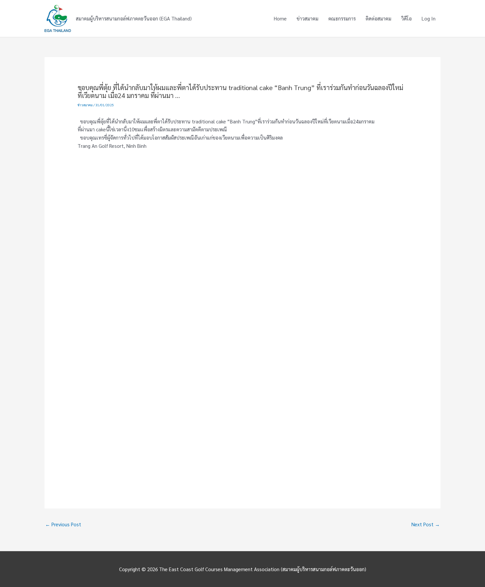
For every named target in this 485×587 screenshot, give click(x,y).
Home (280, 18)
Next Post (425, 524)
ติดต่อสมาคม (378, 18)
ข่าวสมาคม (307, 18)
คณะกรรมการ (342, 18)
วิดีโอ (406, 18)
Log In (429, 18)
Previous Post (63, 524)
